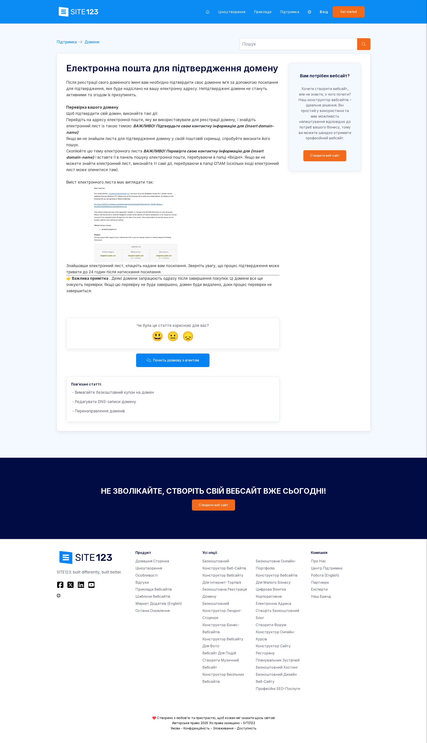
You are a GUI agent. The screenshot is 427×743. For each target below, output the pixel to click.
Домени (92, 42)
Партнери (320, 582)
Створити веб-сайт (325, 155)
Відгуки (142, 582)
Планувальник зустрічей (278, 660)
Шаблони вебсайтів (152, 596)
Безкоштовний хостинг (277, 667)
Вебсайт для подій (219, 653)
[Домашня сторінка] (207, 11)
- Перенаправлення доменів (98, 411)
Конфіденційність (196, 728)
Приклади (263, 12)
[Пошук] (364, 44)
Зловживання (223, 728)
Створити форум (271, 625)
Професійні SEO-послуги (278, 689)
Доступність (246, 728)
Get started (348, 12)
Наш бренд (321, 596)
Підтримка (289, 12)
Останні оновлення (152, 611)
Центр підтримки (326, 568)
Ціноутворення (232, 12)
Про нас (318, 561)
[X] (70, 584)
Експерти (319, 589)
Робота (325, 575)
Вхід (324, 12)
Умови (175, 728)
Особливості (146, 575)
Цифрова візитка (271, 589)
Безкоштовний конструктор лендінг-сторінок (222, 610)
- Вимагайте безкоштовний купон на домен (112, 392)
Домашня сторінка (152, 561)
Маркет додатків (158, 603)
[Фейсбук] (61, 584)
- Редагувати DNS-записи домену (103, 401)
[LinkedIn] (81, 584)
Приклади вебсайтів (153, 589)
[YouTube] (91, 584)
